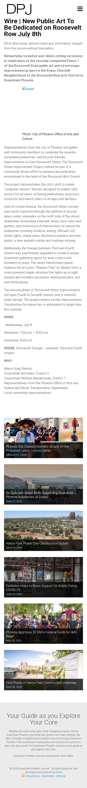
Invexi (58, 772)
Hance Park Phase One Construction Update (37, 543)
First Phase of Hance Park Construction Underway (41, 683)
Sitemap (60, 776)
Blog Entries (33, 776)
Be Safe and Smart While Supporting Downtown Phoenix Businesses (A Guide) (39, 495)
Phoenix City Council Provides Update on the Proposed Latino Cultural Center (37, 448)
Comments (48, 776)
